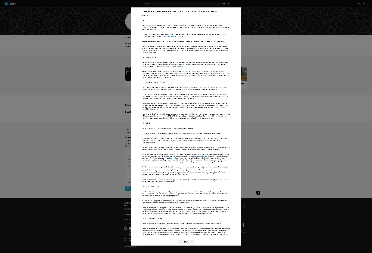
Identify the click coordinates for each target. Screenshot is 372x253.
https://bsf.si (145, 27)
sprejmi (186, 242)
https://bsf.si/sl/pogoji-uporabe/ (174, 36)
